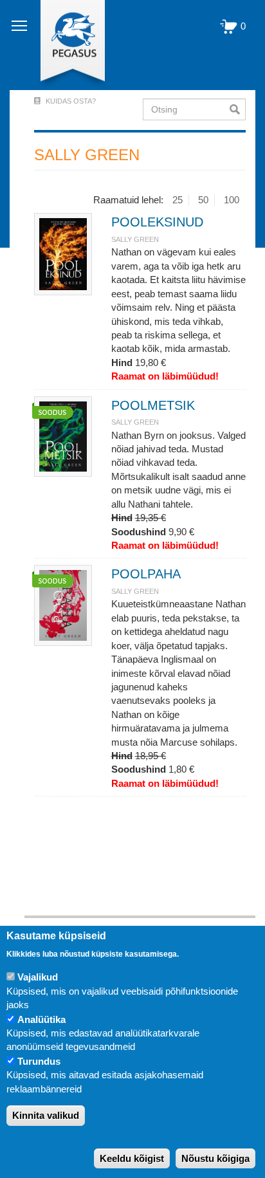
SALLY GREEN (135, 239)
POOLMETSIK (153, 405)
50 (203, 199)
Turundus (38, 1061)
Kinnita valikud (45, 1115)
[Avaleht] (65, 45)
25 (177, 199)
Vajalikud (37, 976)
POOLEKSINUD (157, 222)
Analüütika (41, 1019)
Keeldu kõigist (132, 1158)
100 (231, 199)
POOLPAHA (146, 574)
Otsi (238, 109)
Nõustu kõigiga (215, 1158)
